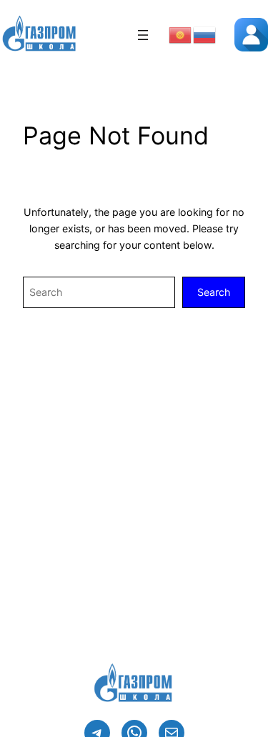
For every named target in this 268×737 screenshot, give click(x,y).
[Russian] (205, 34)
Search (213, 292)
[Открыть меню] (143, 35)
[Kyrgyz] (181, 34)
